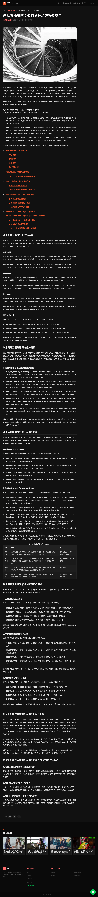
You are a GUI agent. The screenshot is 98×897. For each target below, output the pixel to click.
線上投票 (12, 163)
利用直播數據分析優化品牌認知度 (18, 181)
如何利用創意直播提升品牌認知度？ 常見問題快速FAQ (25, 215)
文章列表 (29, 875)
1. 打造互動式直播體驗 (17, 199)
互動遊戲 (12, 155)
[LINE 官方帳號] (93, 892)
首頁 (59, 3)
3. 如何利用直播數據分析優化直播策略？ (24, 228)
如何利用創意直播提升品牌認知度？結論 (20, 211)
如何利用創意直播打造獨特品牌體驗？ (23, 176)
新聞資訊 (92, 3)
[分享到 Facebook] (10, 816)
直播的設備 (76, 3)
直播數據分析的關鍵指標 (18, 185)
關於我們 (29, 882)
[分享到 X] (19, 816)
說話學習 (84, 3)
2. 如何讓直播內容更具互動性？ (20, 224)
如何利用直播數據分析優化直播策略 (22, 189)
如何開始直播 (67, 3)
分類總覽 (29, 879)
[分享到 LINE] (14, 816)
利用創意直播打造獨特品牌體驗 (17, 172)
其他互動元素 (14, 167)
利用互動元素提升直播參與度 (16, 150)
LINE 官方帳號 (30, 885)
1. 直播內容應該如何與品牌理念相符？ (23, 220)
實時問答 (12, 159)
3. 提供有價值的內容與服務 (19, 207)
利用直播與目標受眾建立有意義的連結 (20, 194)
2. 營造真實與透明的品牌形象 (19, 203)
